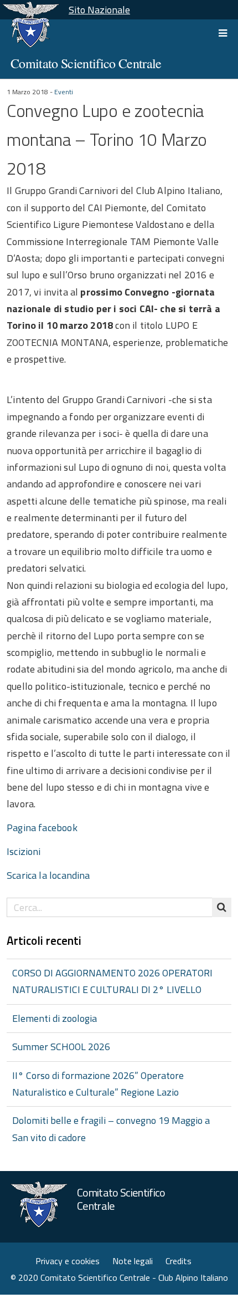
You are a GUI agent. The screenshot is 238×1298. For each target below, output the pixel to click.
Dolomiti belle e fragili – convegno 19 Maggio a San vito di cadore (111, 1128)
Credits (178, 1261)
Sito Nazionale (99, 9)
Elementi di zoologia (54, 1018)
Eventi (63, 92)
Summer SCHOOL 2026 (61, 1046)
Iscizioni (24, 851)
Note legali (132, 1261)
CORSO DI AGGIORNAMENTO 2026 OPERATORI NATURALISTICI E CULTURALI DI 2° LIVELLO (112, 981)
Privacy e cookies (67, 1261)
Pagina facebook (42, 827)
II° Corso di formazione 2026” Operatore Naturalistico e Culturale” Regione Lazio (98, 1084)
